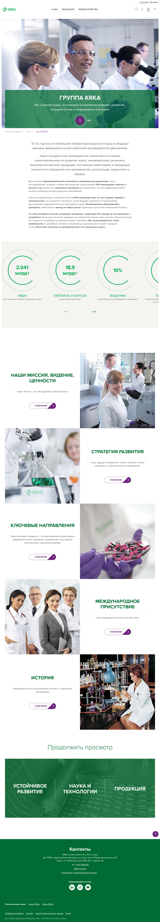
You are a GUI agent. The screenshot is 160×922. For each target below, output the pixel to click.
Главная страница (13, 131)
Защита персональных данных (49, 913)
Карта (68, 913)
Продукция (68, 9)
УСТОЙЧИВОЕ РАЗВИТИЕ (30, 789)
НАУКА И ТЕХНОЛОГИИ (80, 789)
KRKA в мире (80, 868)
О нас (55, 9)
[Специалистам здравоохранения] (142, 9)
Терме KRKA (34, 904)
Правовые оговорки (14, 913)
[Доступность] (155, 9)
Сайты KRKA (47, 904)
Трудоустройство (88, 9)
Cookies (29, 913)
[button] (94, 312)
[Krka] (9, 9)
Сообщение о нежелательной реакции (79, 873)
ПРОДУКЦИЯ (130, 789)
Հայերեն (144, 2)
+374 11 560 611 (82, 864)
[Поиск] (136, 9)
